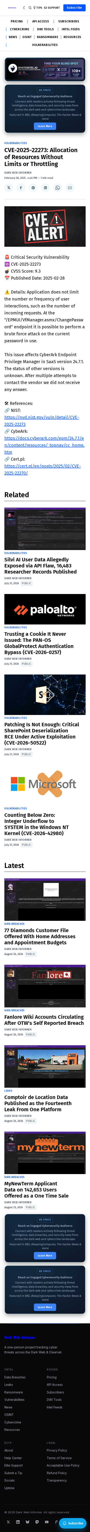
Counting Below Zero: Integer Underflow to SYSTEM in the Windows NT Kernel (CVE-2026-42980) (36, 824)
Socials (9, 1480)
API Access (40, 21)
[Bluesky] (27, 1522)
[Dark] (25, 8)
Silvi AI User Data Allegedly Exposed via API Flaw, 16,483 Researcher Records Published (40, 566)
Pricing (17, 21)
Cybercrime (19, 29)
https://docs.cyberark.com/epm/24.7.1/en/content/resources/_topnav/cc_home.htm (44, 445)
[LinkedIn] (18, 1522)
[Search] (30, 8)
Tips (39, 7)
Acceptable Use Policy (63, 1465)
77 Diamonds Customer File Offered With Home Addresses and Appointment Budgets (40, 936)
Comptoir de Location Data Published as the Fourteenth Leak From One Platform (38, 1103)
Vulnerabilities (45, 45)
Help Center (13, 1458)
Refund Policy (57, 1473)
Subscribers (68, 21)
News (13, 37)
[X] (8, 1522)
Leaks (8, 1090)
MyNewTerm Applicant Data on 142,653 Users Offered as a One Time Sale (36, 1190)
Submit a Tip (13, 1473)
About (8, 1450)
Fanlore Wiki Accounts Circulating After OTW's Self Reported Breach (44, 1020)
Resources (72, 37)
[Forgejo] (56, 1522)
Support (54, 7)
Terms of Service (59, 1458)
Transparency (57, 1480)
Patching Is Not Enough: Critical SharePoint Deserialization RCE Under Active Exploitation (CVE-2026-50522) (41, 734)
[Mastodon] (37, 1522)
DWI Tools (45, 29)
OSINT (27, 37)
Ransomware (47, 37)
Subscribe (74, 8)
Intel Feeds (71, 29)
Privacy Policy (57, 1450)
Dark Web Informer (18, 172)
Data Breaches (14, 923)
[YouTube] (47, 1522)
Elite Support (13, 1465)
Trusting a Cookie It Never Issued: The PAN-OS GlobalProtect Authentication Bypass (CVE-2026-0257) (39, 643)
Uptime (9, 1488)
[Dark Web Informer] (45, 1337)
